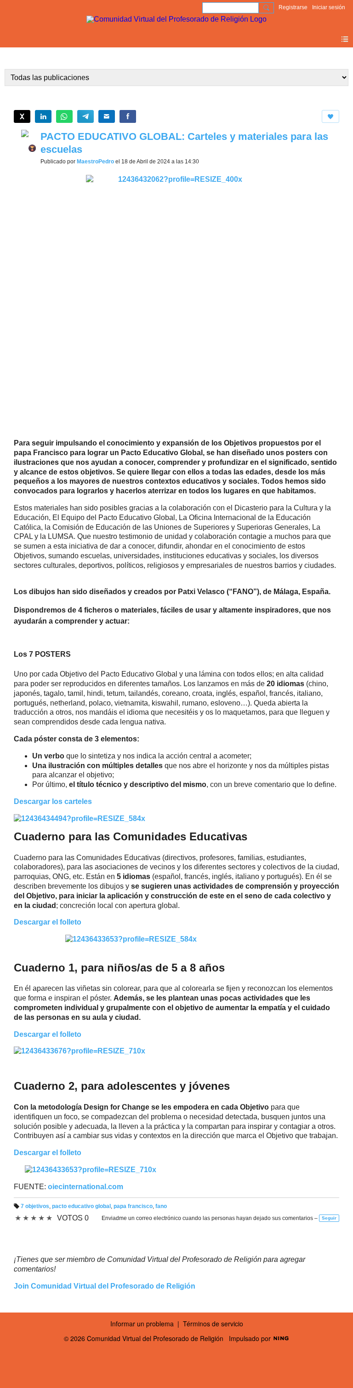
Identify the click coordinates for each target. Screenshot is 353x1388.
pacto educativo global (81, 1206)
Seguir (329, 1217)
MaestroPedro (95, 161)
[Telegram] (85, 116)
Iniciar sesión (328, 7)
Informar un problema (142, 1323)
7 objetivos (35, 1206)
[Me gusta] (330, 116)
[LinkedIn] (43, 116)
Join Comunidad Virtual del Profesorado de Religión (104, 1286)
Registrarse (293, 7)
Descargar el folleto (47, 1034)
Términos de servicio (213, 1323)
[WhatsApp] (64, 116)
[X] (22, 116)
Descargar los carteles (53, 801)
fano (161, 1206)
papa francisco (133, 1206)
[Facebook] (128, 116)
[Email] (106, 116)
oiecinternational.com (85, 1187)
